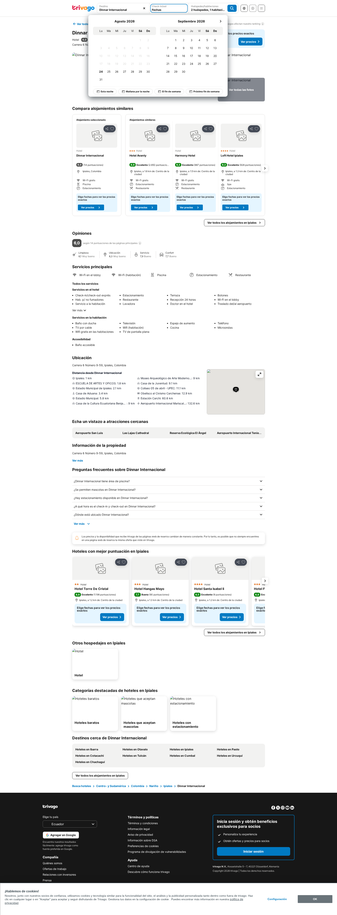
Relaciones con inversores (59, 874)
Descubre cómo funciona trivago (149, 871)
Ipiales (167, 786)
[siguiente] (220, 21)
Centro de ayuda (138, 866)
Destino (103, 6)
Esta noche (107, 91)
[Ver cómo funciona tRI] (139, 243)
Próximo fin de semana (206, 91)
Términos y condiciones (143, 823)
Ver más (77, 310)
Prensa (47, 880)
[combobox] (123, 8)
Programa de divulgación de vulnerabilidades (157, 851)
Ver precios (248, 41)
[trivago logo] (83, 8)
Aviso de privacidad (140, 834)
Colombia (137, 786)
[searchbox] (123, 10)
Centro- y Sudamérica (111, 786)
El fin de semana (171, 91)
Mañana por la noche (138, 91)
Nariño (153, 786)
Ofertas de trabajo (54, 869)
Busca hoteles (81, 786)
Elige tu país (50, 817)
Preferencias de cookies (143, 846)
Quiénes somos (52, 863)
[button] (123, 8)
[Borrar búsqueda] (144, 8)
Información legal (139, 829)
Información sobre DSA (142, 840)
